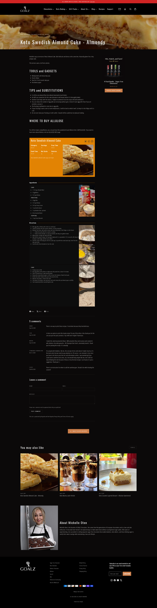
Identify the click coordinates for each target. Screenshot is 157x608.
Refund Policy (82, 563)
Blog (94, 9)
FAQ (51, 577)
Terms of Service (66, 416)
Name (31, 386)
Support (110, 9)
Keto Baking (61, 9)
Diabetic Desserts (33, 37)
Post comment (36, 411)
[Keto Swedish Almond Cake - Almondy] (39, 472)
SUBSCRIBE (126, 574)
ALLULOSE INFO (53, 132)
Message (32, 394)
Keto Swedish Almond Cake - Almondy (31, 496)
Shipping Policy (83, 571)
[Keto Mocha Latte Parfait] (78, 472)
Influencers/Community (55, 580)
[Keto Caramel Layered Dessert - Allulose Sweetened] (118, 472)
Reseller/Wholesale (54, 582)
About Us (84, 9)
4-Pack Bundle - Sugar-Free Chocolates (113, 82)
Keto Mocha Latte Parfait (67, 496)
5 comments (46, 37)
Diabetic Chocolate (54, 568)
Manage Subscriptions (78, 591)
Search (51, 574)
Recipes (102, 9)
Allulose (52, 571)
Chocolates (48, 9)
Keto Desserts (40, 37)
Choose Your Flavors (113, 90)
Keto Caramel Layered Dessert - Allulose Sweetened (115, 496)
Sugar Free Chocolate (55, 563)
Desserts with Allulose (24, 37)
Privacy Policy (57, 416)
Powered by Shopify (78, 601)
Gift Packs (73, 9)
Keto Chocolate (53, 565)
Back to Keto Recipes (79, 431)
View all (133, 447)
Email (64, 386)
